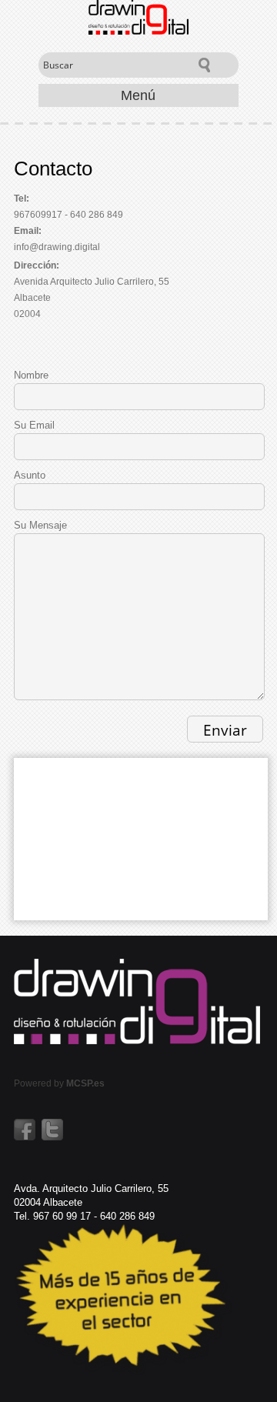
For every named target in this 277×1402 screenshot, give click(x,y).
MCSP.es (85, 1083)
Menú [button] (138, 95)
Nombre (31, 375)
